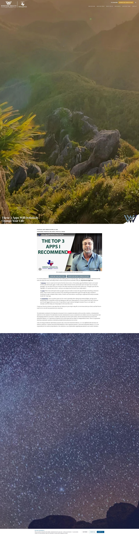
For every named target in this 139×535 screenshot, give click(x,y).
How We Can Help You (57, 276)
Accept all (100, 531)
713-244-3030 (114, 2)
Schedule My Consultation (126, 2)
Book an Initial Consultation (78, 276)
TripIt (43, 291)
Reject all (92, 531)
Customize (85, 531)
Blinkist (43, 283)
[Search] (135, 2)
